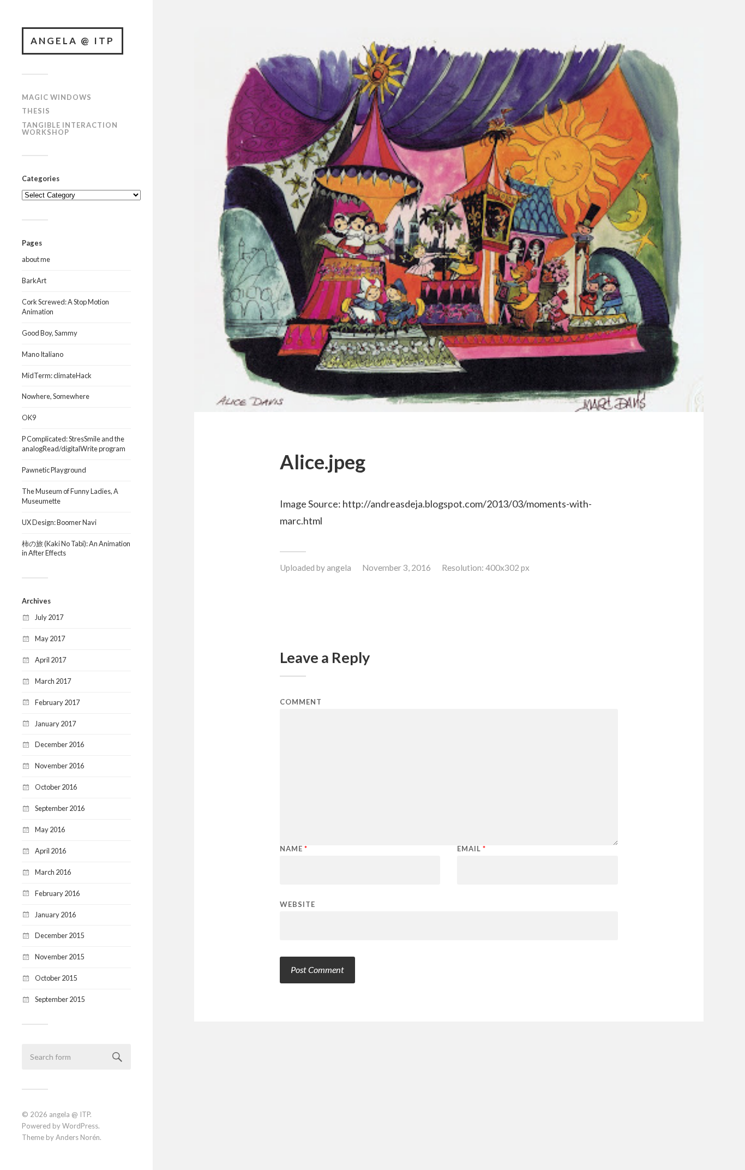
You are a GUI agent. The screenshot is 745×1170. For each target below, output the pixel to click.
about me (36, 259)
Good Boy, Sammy (49, 333)
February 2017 (57, 702)
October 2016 (56, 787)
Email (471, 848)
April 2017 (50, 659)
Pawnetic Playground (54, 469)
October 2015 (56, 978)
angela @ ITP (73, 40)
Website (297, 904)
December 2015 (59, 935)
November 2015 (59, 956)
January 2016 (55, 914)
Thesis (36, 110)
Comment (301, 702)
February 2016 (57, 893)
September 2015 (60, 999)
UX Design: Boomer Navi (59, 522)
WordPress (80, 1125)
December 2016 (59, 744)
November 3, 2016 (396, 567)
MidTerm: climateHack (57, 375)
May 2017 (50, 638)
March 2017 (53, 681)
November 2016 (59, 765)
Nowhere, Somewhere (55, 396)
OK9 (29, 417)
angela (339, 567)
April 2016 (50, 850)
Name (294, 848)
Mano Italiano (42, 354)
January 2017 (55, 723)
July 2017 (49, 617)
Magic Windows (57, 97)
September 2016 (60, 808)
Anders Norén (78, 1137)
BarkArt (34, 280)
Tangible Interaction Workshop (70, 128)
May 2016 (50, 829)
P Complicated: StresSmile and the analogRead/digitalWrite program (73, 443)
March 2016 (53, 872)
